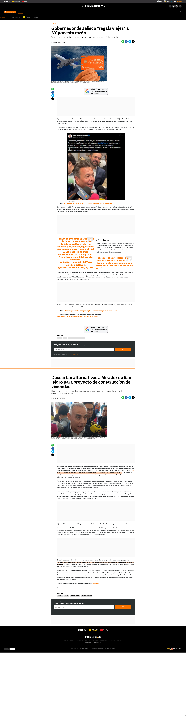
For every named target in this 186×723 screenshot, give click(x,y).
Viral (65, 337)
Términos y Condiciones (72, 353)
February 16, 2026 (84, 267)
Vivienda (66, 595)
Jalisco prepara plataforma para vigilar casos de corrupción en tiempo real (90, 310)
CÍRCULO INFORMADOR (32, 16)
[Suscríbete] (177, 1)
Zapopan (60, 595)
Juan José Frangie (74, 595)
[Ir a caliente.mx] (159, 1)
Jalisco (20, 11)
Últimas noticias (10, 11)
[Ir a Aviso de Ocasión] (82, 628)
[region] (93, 719)
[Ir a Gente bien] (104, 628)
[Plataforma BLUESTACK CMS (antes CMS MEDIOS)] (12, 648)
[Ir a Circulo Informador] (15, 0)
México (27, 11)
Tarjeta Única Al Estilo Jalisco (76, 337)
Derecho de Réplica (92, 649)
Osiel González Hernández (59, 396)
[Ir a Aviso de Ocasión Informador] (7, 0)
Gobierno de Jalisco (87, 595)
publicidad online (97, 642)
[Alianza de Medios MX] (169, 648)
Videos (35, 11)
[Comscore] (177, 648)
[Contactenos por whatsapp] (180, 5)
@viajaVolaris (73, 246)
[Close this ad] (185, 715)
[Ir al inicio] (21, 6)
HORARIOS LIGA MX (14, 16)
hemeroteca (88, 642)
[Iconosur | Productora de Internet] (7, 648)
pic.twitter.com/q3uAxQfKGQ (74, 262)
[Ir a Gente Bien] (23, 0)
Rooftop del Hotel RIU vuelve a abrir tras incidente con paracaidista (88, 203)
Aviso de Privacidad (84, 649)
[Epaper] (168, 1)
